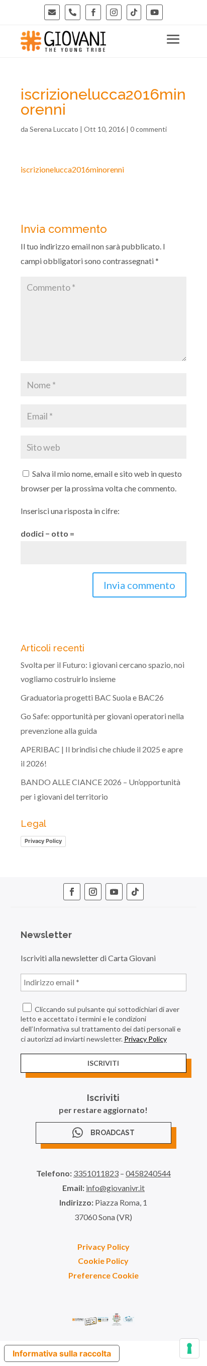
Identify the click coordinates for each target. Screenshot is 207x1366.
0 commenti (148, 129)
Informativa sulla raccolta (62, 1353)
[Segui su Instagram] (92, 891)
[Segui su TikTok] (135, 891)
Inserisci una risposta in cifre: (70, 511)
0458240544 (148, 1173)
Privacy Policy (43, 840)
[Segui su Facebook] (71, 891)
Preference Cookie (103, 1275)
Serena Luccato (54, 129)
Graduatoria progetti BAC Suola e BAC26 (92, 697)
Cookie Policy (103, 1260)
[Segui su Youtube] (114, 891)
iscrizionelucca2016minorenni (72, 169)
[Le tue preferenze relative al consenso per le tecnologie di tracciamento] (189, 1348)
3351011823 (96, 1173)
